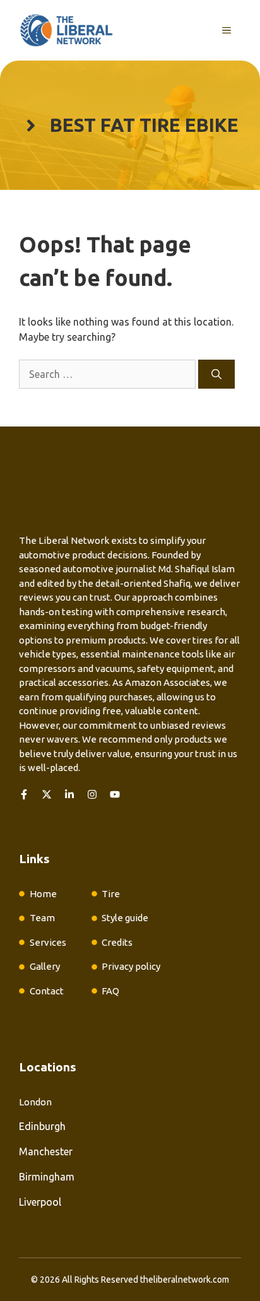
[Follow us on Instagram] (92, 794)
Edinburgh (42, 1126)
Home (43, 893)
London (35, 1102)
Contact (47, 991)
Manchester (46, 1151)
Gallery (45, 966)
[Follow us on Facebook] (24, 794)
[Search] (216, 374)
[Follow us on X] (47, 794)
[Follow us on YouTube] (115, 794)
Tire (111, 893)
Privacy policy (131, 966)
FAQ (110, 991)
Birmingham (46, 1176)
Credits (117, 942)
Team (42, 917)
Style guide (125, 917)
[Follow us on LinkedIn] (69, 794)
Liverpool (40, 1202)
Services (48, 942)
